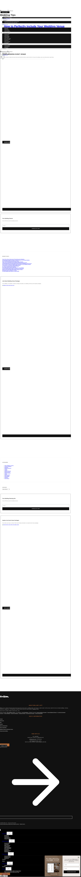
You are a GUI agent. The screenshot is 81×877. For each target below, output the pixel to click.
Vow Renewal (7, 30)
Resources (4, 863)
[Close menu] (0, 830)
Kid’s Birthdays (7, 39)
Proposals (6, 40)
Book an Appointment (3, 725)
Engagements (7, 46)
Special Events (5, 841)
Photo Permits (7, 31)
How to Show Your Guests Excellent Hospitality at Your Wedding (13, 267)
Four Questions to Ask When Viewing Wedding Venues (11, 265)
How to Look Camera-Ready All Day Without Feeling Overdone (12, 261)
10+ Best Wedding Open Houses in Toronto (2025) (10, 271)
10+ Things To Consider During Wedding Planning (10, 266)
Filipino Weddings (7, 713)
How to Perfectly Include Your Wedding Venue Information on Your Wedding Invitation (16, 264)
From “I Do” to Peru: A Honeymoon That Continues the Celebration (13, 259)
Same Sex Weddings (14, 713)
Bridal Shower (7, 41)
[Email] (8, 697)
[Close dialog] (78, 857)
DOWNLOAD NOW (36, 228)
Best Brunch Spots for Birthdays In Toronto (9, 270)
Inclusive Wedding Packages (42, 712)
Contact (4, 48)
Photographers (7, 476)
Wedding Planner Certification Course (6, 729)
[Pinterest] (5, 697)
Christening (6, 37)
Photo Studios (7, 475)
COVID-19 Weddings (8, 466)
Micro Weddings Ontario (11, 712)
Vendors (6, 469)
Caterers (6, 470)
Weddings (6, 47)
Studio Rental (7, 45)
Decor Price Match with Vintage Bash (11, 21)
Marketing (6, 477)
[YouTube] (7, 697)
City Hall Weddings (25, 712)
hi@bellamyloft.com (32, 739)
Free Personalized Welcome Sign (10, 22)
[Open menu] (2, 56)
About (4, 14)
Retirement (6, 42)
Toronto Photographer (39, 713)
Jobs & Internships (3, 727)
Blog (1, 722)
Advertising (2, 720)
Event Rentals (7, 478)
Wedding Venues (7, 474)
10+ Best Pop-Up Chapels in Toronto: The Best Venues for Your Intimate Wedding (16, 260)
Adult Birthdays (7, 38)
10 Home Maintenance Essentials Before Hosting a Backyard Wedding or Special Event (17, 263)
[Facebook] (1, 697)
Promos (4, 869)
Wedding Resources (8, 468)
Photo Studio (5, 854)
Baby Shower (6, 36)
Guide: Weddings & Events (9, 465)
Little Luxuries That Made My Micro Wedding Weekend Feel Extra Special (14, 262)
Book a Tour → (5, 12)
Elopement (6, 467)
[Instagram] (4, 697)
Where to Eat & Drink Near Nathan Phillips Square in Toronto (12, 269)
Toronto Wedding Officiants (52, 712)
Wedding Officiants (8, 471)
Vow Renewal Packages (30, 713)
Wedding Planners (8, 17)
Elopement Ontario (22, 713)
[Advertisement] (34, 242)
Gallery (4, 18)
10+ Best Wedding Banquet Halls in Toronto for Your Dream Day (13, 268)
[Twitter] (2, 697)
